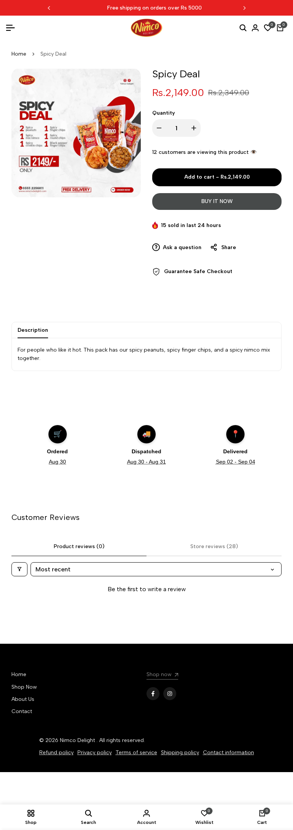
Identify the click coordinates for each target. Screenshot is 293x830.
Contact (21, 711)
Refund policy (56, 752)
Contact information (228, 752)
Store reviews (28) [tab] (214, 546)
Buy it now (217, 201)
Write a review (146, 605)
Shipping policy (180, 752)
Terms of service (136, 752)
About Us (22, 699)
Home (18, 54)
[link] (162, 676)
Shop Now (24, 687)
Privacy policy (94, 752)
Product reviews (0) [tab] (79, 546)
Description (33, 330)
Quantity (163, 113)
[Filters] (19, 569)
